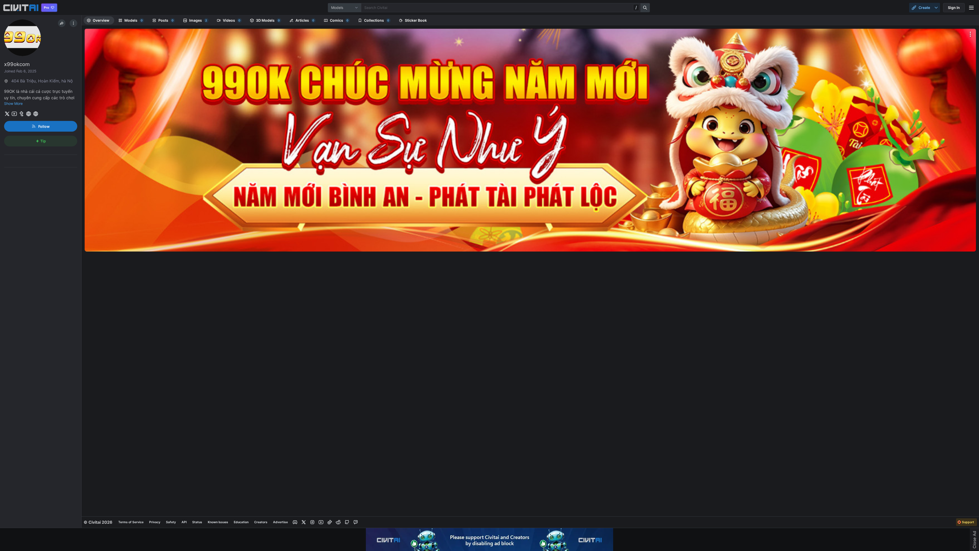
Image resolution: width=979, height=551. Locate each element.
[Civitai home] (21, 7)
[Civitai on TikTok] (329, 522)
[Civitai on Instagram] (312, 522)
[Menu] (971, 7)
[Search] (645, 7)
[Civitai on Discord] (295, 522)
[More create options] (936, 7)
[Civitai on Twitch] (355, 522)
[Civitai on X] (303, 522)
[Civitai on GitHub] (347, 522)
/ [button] (636, 7)
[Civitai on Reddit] (338, 522)
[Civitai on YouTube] (321, 522)
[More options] (970, 34)
